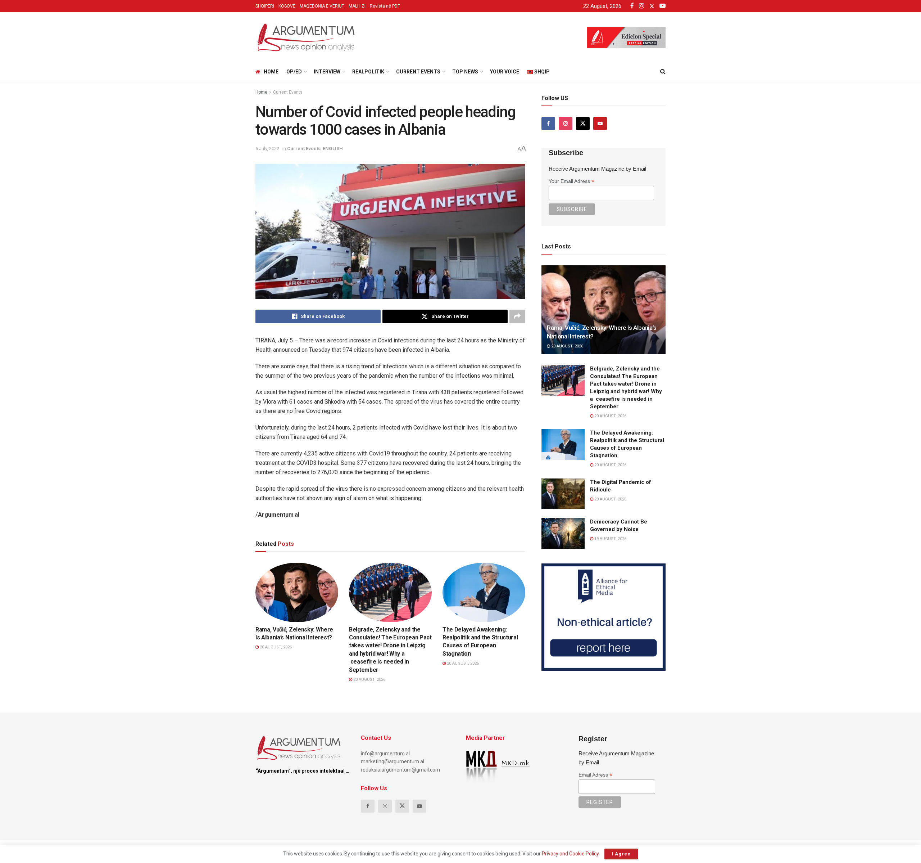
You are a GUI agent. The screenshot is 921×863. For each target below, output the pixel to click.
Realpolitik (368, 72)
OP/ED (294, 72)
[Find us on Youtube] (600, 123)
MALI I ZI (357, 6)
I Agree (621, 854)
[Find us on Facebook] (548, 123)
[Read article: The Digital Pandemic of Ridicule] (563, 493)
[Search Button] (663, 72)
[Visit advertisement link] (603, 617)
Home (271, 72)
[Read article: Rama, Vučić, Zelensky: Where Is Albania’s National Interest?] (296, 592)
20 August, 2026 (275, 647)
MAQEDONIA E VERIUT (322, 6)
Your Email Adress (571, 181)
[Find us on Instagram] (565, 123)
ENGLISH (333, 148)
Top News (465, 72)
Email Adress (595, 775)
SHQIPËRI (264, 6)
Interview (327, 72)
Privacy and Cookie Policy (570, 854)
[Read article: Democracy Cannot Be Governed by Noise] (563, 533)
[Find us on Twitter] (583, 123)
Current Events (418, 72)
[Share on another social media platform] (517, 316)
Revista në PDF (385, 6)
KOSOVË (286, 6)
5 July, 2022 (267, 148)
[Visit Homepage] (305, 37)
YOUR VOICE (504, 72)
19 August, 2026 (609, 538)
